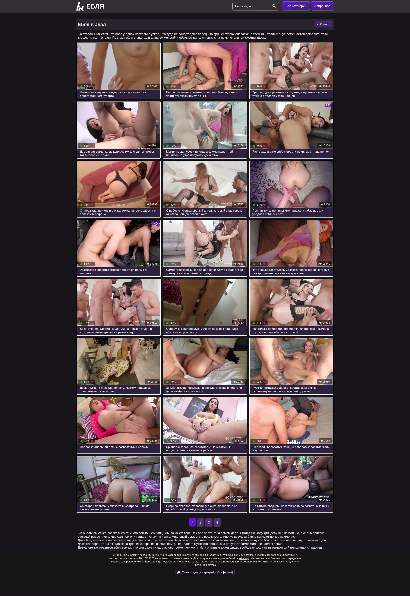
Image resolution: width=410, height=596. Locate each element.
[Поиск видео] (274, 6)
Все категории (296, 6)
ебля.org (244, 558)
